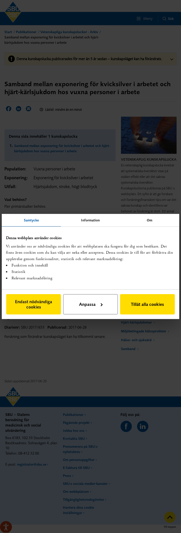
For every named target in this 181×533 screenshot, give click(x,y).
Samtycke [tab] (31, 220)
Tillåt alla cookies (147, 304)
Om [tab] (149, 220)
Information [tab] (90, 220)
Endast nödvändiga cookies (33, 304)
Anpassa (87, 304)
